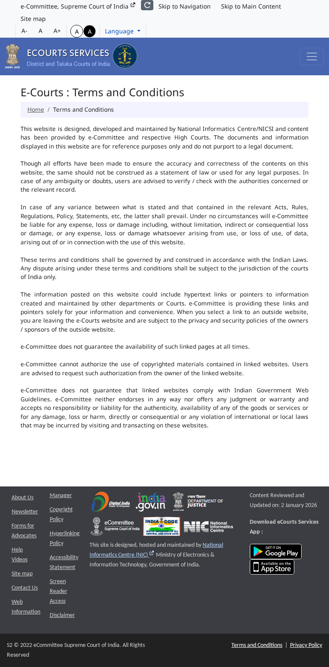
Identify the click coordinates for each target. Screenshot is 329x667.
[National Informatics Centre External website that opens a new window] (208, 528)
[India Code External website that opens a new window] (162, 528)
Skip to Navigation (185, 6)
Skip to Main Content (251, 6)
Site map (33, 19)
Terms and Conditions (256, 645)
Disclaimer (62, 615)
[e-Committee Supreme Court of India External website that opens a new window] (115, 528)
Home (35, 109)
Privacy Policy (306, 645)
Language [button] (120, 31)
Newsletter (25, 512)
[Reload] (147, 5)
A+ (57, 31)
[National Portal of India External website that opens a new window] (151, 504)
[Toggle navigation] (312, 56)
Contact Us (25, 588)
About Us (22, 498)
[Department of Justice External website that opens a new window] (198, 504)
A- (24, 31)
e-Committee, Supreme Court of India (75, 6)
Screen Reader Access (58, 591)
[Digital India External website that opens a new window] (111, 504)
